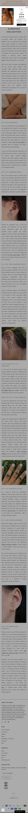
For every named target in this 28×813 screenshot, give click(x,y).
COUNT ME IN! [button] (21, 24)
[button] (27, 7)
